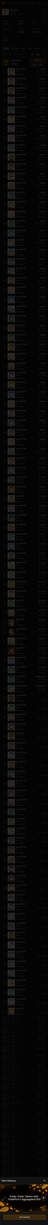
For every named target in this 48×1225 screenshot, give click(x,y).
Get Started (24, 1217)
